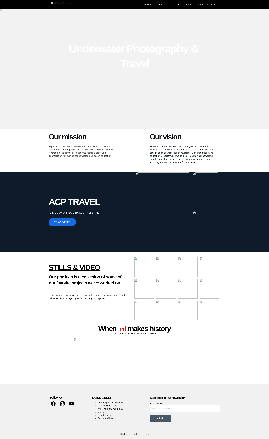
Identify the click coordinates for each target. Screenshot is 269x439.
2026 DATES (62, 222)
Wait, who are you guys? (110, 408)
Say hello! (103, 411)
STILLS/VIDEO (173, 4)
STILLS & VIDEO (74, 267)
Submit (160, 418)
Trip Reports (104, 415)
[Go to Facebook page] (53, 403)
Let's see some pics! (108, 405)
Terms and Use (105, 418)
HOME (147, 4)
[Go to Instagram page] (62, 403)
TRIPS (159, 4)
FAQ (200, 4)
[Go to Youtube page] (71, 403)
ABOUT (190, 4)
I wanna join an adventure (111, 402)
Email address (157, 403)
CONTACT (212, 4)
